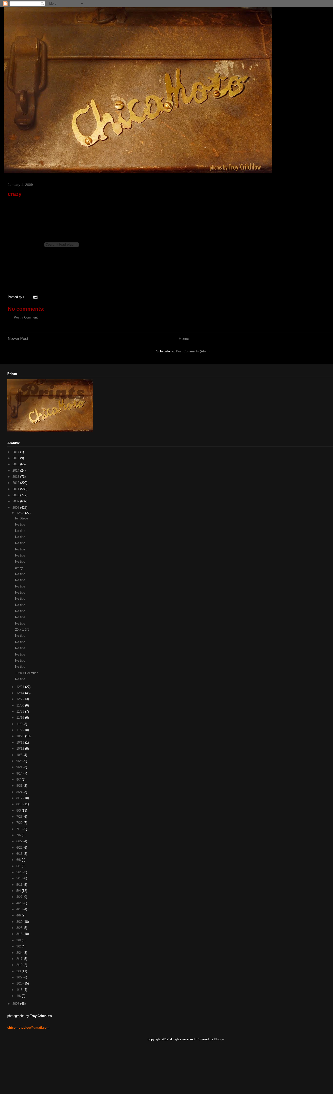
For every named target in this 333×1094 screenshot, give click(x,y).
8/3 (19, 810)
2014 (16, 470)
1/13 (19, 990)
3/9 (19, 940)
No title (20, 524)
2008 (16, 507)
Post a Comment (26, 317)
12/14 (20, 693)
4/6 (19, 915)
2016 (16, 458)
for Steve (21, 518)
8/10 (19, 804)
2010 (16, 495)
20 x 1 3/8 (22, 629)
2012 (16, 483)
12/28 (20, 513)
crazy (19, 568)
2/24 (19, 953)
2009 (16, 501)
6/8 (19, 860)
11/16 (20, 717)
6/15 (19, 853)
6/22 (19, 847)
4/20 (19, 903)
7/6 (19, 835)
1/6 (19, 996)
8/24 (19, 792)
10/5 (19, 755)
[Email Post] (34, 297)
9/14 (19, 773)
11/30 (20, 705)
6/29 (19, 841)
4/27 (19, 897)
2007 (16, 1003)
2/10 (19, 965)
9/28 (19, 761)
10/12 (20, 748)
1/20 (19, 983)
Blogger (219, 1039)
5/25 (19, 872)
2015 (16, 464)
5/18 (19, 878)
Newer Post (18, 339)
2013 (16, 476)
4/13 (19, 909)
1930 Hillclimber (26, 673)
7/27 (19, 816)
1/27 (19, 977)
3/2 (19, 946)
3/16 (19, 934)
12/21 (20, 687)
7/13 (19, 829)
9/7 (19, 779)
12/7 (19, 699)
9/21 (19, 767)
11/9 (19, 724)
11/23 (20, 711)
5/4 (19, 891)
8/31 (19, 785)
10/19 (20, 742)
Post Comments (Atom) (192, 351)
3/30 (19, 922)
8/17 (19, 798)
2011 (16, 489)
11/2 (19, 730)
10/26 (20, 736)
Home (184, 339)
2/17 (19, 959)
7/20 (19, 823)
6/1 (19, 866)
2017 (16, 452)
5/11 (19, 884)
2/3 (19, 971)
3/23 (19, 928)
